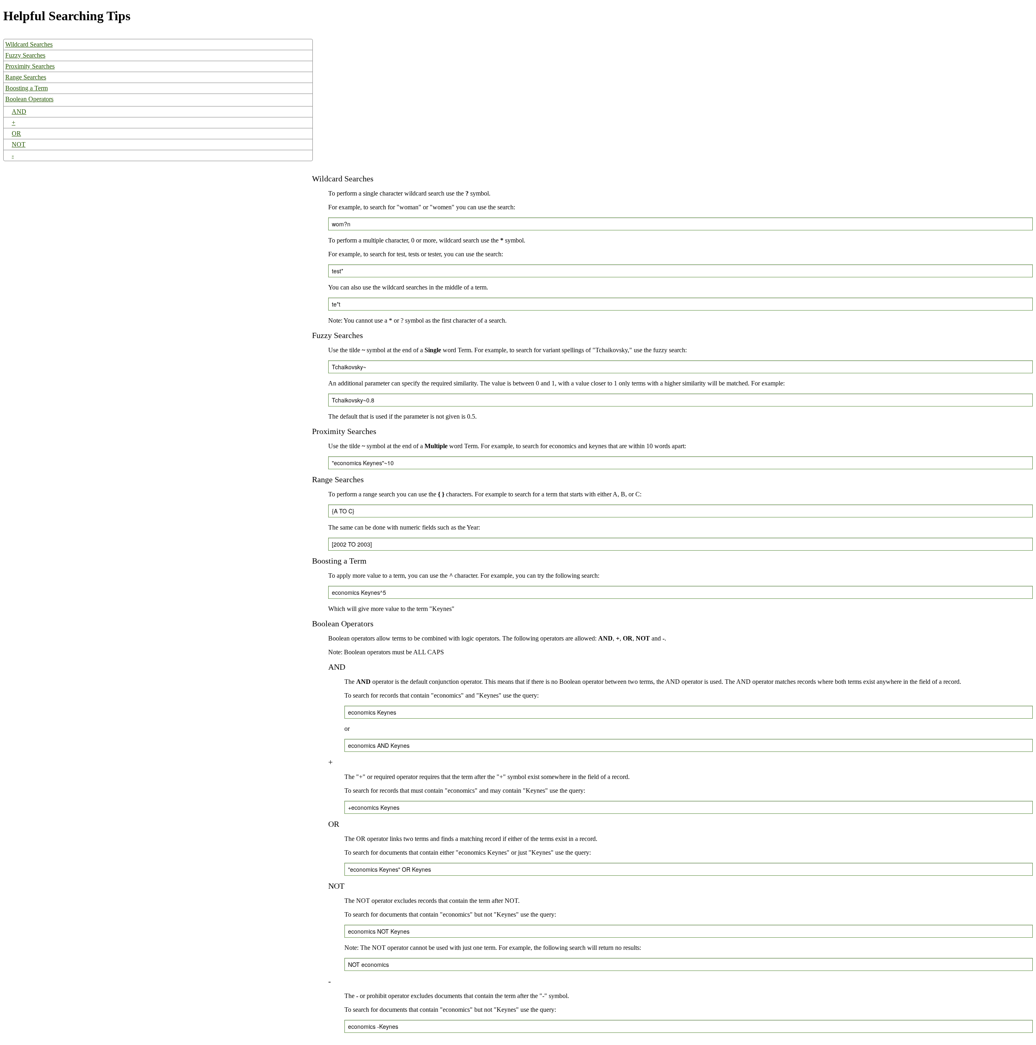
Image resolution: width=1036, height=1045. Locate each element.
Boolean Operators (29, 99)
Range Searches (25, 77)
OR (16, 133)
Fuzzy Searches (25, 55)
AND (19, 111)
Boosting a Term (26, 88)
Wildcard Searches (29, 44)
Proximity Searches (30, 66)
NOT (18, 144)
